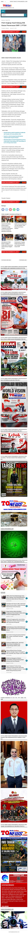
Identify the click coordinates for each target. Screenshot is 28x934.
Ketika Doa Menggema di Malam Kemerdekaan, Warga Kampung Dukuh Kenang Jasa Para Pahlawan (15, 660)
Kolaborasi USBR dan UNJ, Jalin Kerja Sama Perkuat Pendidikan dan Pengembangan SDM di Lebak (15, 644)
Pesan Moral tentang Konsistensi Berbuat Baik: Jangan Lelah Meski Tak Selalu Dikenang (15, 636)
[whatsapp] (14, 209)
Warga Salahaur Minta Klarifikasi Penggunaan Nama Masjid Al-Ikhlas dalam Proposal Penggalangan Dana (16, 613)
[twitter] (6, 209)
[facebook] (3, 209)
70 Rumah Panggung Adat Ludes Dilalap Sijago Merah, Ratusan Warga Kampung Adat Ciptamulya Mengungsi (15, 621)
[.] (7, 5)
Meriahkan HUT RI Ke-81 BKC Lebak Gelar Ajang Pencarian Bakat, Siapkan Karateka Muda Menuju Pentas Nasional (15, 605)
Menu (3, 11)
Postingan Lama (23, 260)
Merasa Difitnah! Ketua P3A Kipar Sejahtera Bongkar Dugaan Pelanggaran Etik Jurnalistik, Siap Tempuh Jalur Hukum (16, 652)
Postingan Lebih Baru (6, 260)
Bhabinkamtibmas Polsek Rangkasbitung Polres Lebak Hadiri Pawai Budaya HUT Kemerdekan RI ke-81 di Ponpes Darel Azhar (15, 141)
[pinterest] (10, 209)
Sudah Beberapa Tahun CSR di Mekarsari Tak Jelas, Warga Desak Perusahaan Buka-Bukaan (16, 628)
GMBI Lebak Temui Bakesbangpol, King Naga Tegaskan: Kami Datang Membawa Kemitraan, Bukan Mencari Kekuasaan (15, 597)
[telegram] (17, 209)
